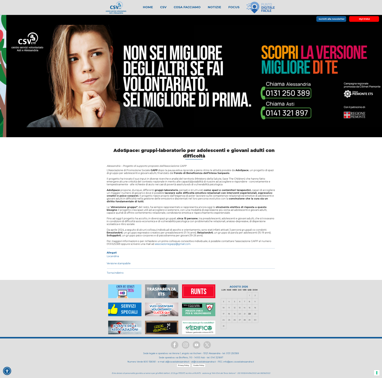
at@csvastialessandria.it (203, 361)
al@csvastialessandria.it (177, 361)
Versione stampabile (119, 263)
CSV (163, 7)
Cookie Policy (198, 365)
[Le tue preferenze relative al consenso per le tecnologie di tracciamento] (377, 373)
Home (148, 7)
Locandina (113, 256)
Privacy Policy (183, 365)
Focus (233, 7)
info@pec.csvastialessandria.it (238, 361)
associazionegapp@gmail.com (172, 244)
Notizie (214, 7)
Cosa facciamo (187, 7)
